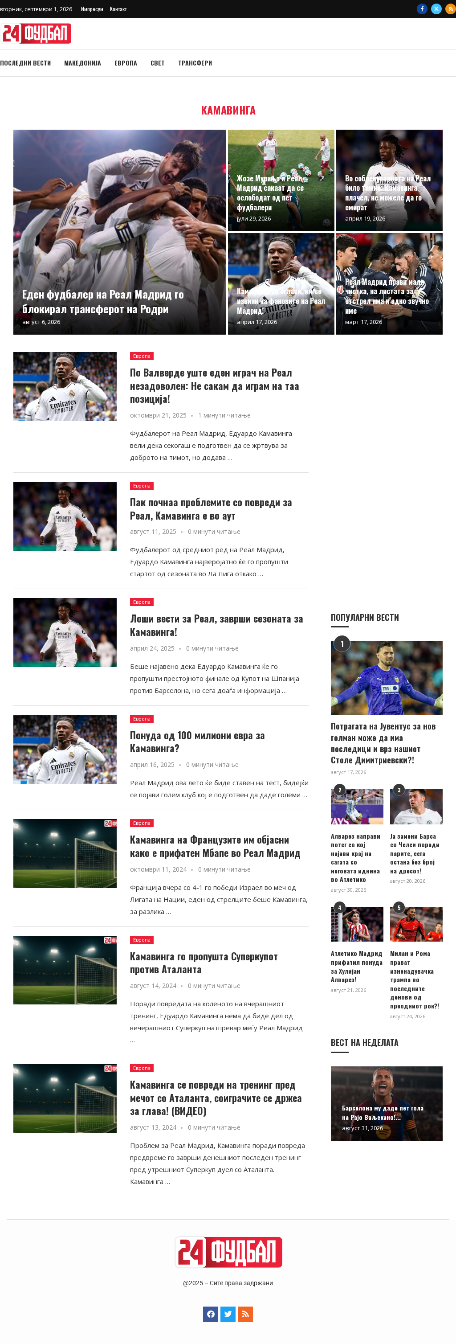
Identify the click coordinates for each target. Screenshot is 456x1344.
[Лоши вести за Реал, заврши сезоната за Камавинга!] (65, 632)
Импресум (92, 8)
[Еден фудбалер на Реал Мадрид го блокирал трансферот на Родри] (119, 232)
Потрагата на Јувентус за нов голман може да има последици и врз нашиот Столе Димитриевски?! (383, 743)
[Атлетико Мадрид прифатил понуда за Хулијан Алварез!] (357, 924)
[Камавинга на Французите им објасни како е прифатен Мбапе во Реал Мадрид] (65, 853)
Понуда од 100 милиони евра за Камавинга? (197, 741)
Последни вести (25, 62)
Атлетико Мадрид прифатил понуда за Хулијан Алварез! (357, 966)
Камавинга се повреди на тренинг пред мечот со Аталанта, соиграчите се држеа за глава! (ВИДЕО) (216, 1097)
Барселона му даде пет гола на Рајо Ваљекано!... (382, 1112)
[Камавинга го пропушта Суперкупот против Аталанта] (65, 970)
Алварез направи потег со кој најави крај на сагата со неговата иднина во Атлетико (355, 858)
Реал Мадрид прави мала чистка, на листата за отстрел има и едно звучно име (387, 296)
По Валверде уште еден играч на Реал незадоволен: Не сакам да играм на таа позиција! (214, 385)
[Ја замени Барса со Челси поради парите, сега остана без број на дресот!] (416, 806)
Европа (125, 62)
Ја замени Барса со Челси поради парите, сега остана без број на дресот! (415, 853)
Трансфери (195, 62)
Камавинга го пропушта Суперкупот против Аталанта (204, 962)
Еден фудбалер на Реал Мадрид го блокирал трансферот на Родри (103, 301)
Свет (158, 62)
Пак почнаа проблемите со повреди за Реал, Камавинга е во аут (211, 508)
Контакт (118, 8)
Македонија (82, 62)
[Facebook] (422, 9)
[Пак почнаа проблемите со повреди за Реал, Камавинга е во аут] (65, 516)
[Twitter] (436, 9)
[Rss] (450, 9)
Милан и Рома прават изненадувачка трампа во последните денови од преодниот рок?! (414, 979)
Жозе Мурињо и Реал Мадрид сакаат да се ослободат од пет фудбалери (270, 193)
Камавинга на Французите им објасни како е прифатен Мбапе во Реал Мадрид (215, 846)
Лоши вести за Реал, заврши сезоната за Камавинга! (216, 625)
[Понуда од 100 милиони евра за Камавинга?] (65, 749)
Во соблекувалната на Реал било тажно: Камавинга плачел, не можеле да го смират (388, 193)
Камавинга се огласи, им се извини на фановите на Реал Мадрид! (281, 301)
